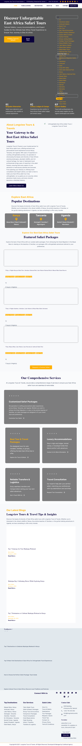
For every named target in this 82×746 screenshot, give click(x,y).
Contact (65, 5)
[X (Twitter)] (63, 1)
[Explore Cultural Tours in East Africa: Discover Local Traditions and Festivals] (41, 682)
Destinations (39, 5)
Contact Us (45, 720)
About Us (49, 5)
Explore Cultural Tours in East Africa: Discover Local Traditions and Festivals (26, 689)
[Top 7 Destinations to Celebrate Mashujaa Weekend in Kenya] (21, 600)
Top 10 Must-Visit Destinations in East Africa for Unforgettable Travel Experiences (28, 660)
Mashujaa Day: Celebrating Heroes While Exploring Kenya (26, 581)
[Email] (70, 1)
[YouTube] (75, 1)
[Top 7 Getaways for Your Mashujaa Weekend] (21, 536)
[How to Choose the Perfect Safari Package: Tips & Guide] (41, 668)
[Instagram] (65, 1)
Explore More (73, 5)
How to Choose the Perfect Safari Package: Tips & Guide (20, 675)
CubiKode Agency (67, 744)
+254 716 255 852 (53, 1)
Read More (11, 556)
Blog (57, 5)
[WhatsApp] (72, 1)
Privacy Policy (46, 722)
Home (15, 5)
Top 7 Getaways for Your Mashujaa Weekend (22, 549)
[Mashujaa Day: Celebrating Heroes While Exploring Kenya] (21, 568)
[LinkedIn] (67, 1)
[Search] (66, 5)
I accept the (69, 738)
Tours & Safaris (26, 5)
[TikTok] (77, 1)
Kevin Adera (11, 552)
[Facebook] (60, 1)
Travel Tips (45, 718)
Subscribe (66, 735)
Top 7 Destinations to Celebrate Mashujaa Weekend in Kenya (26, 613)
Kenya (16, 215)
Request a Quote (47, 715)
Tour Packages (46, 713)
